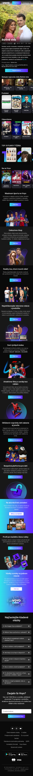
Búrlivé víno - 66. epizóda (8, 88)
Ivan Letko (14, 66)
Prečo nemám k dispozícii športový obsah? (14, 659)
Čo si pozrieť (24, 735)
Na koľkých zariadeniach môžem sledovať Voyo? (13, 639)
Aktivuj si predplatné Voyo (16, 716)
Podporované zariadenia (12, 735)
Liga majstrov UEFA (16, 137)
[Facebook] (12, 728)
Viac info (24, 59)
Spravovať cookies (16, 747)
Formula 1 (23, 350)
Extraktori (6, 136)
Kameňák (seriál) (16, 111)
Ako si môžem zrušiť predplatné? (13, 646)
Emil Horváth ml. (23, 65)
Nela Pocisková (9, 65)
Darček (16, 738)
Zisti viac (15, 243)
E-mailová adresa (8, 711)
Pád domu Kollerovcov (6, 186)
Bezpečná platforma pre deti (15, 466)
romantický (10, 43)
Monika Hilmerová (6, 66)
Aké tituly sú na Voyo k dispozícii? (14, 652)
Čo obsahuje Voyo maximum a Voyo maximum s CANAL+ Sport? (14, 674)
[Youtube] (20, 728)
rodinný (4, 43)
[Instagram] (16, 728)
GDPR (27, 741)
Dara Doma (16, 185)
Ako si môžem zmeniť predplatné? (14, 667)
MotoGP (11, 352)
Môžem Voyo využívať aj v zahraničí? (15, 632)
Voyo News (23, 744)
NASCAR (17, 352)
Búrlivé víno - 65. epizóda (21, 88)
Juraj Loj (16, 65)
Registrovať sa (16, 70)
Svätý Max (26, 110)
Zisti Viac (15, 204)
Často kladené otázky (13, 732)
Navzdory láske (26, 136)
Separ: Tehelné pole (26, 186)
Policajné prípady (6, 111)
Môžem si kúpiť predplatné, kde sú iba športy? (14, 682)
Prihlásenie (26, 3)
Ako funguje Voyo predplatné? (12, 626)
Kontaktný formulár (12, 744)
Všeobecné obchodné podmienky (14, 741)
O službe (23, 732)
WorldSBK (24, 352)
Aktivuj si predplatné (15, 397)
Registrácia (17, 3)
